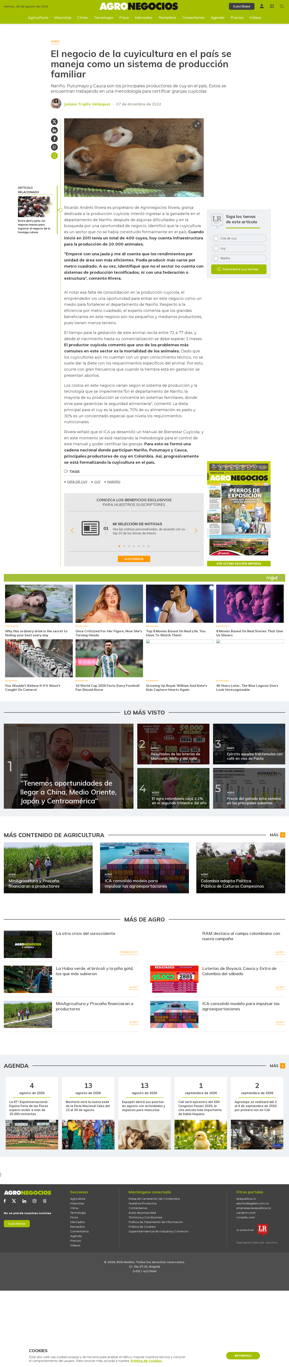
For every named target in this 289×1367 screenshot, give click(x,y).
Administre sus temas (240, 269)
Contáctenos (138, 1208)
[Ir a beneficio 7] (148, 546)
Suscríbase (241, 6)
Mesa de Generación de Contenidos (154, 1198)
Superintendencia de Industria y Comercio (158, 1231)
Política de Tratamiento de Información (156, 1222)
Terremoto (129, 952)
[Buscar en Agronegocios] (282, 6)
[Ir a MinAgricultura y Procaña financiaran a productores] (28, 1014)
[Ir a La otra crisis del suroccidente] (28, 944)
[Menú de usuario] (262, 6)
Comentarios (193, 17)
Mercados (143, 17)
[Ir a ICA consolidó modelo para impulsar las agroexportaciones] (174, 1014)
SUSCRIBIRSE (134, 559)
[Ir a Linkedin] (24, 1201)
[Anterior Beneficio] (72, 530)
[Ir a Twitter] (14, 1201)
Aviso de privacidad (142, 1212)
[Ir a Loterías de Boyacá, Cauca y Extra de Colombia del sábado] (174, 979)
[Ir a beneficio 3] (129, 546)
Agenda (217, 17)
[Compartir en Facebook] (54, 138)
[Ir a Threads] (45, 1201)
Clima (82, 17)
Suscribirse (16, 1224)
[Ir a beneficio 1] (119, 546)
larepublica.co (246, 1198)
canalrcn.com (246, 1212)
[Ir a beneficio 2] (124, 546)
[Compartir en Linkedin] (54, 130)
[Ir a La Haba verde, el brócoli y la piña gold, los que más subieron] (28, 979)
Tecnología (103, 17)
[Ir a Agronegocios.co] (27, 1193)
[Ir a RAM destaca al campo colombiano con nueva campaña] (174, 944)
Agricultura (38, 17)
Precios (237, 17)
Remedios (167, 17)
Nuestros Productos (143, 1203)
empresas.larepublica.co (253, 1208)
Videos (255, 17)
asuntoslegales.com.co (252, 1203)
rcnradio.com (245, 1217)
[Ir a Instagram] (34, 1201)
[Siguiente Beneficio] (196, 530)
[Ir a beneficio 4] (134, 546)
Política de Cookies (142, 1226)
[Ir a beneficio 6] (143, 546)
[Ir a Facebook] (5, 1201)
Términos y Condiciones (145, 1217)
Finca (124, 17)
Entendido (243, 1355)
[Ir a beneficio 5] (139, 546)
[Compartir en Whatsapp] (54, 147)
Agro (280, 952)
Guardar (54, 155)
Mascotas (62, 17)
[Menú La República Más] (272, 6)
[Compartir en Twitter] (54, 121)
